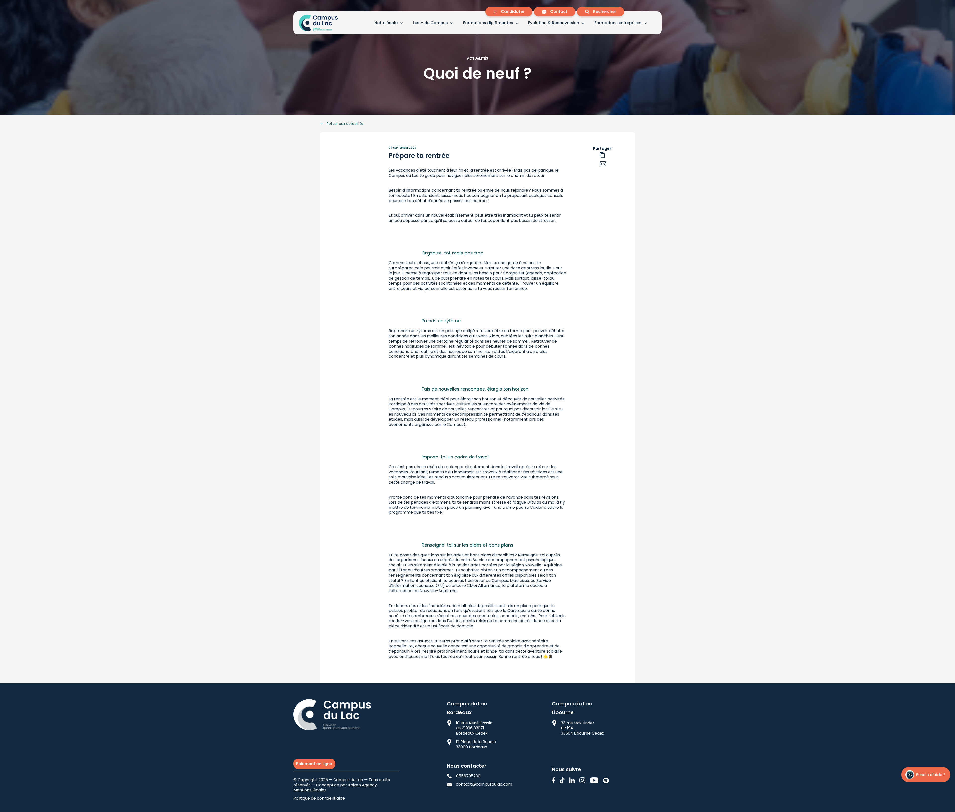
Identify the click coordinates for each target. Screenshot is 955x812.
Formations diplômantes (488, 23)
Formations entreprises (617, 23)
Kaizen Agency (362, 785)
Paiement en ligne (314, 764)
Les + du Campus (430, 23)
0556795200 (468, 776)
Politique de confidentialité (319, 798)
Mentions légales (309, 790)
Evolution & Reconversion (553, 23)
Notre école (386, 23)
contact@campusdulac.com (480, 784)
